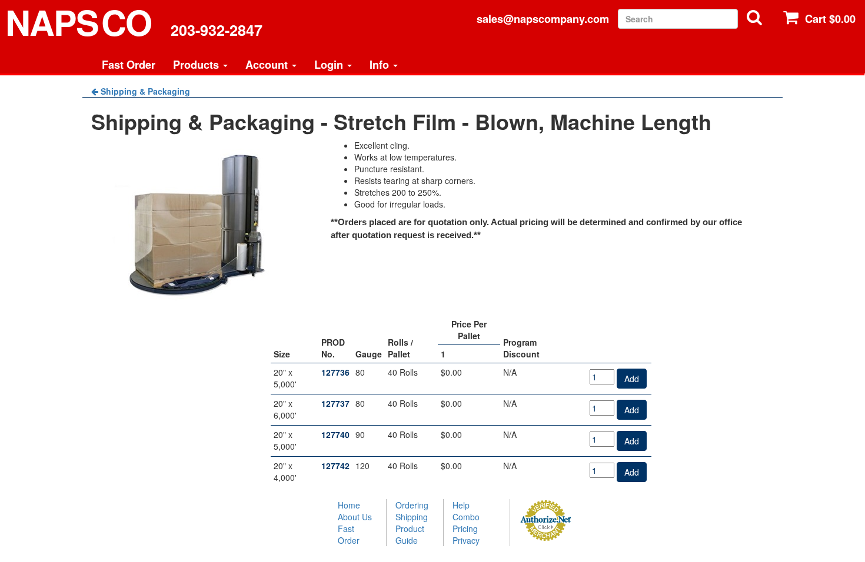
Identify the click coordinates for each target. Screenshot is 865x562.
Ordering (411, 505)
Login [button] (330, 64)
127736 (335, 372)
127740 (335, 434)
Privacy (466, 540)
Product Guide (409, 534)
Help (461, 505)
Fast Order (128, 64)
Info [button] (381, 64)
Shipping (411, 517)
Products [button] (197, 64)
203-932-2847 (216, 30)
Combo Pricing (466, 522)
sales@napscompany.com (543, 18)
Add (631, 378)
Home (349, 505)
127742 (335, 465)
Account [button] (268, 64)
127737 (335, 403)
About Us (355, 517)
